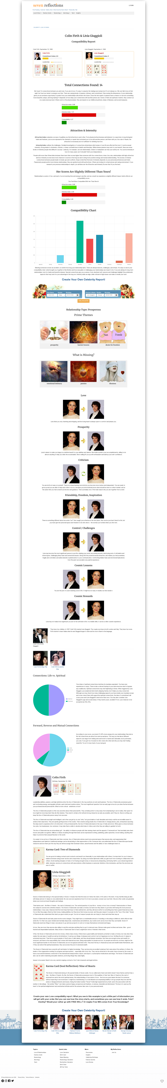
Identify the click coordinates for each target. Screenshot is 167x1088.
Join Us (114, 1052)
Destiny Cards (47, 13)
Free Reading (36, 9)
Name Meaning (64, 1057)
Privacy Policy (21, 1077)
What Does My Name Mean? (60, 9)
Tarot (73, 13)
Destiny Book (49, 9)
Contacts (37, 1077)
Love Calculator (64, 1052)
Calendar (42, 9)
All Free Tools (64, 1067)
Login (131, 5)
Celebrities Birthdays (92, 1057)
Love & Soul (37, 13)
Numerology (57, 13)
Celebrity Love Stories (41, 27)
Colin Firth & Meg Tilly (40, 667)
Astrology (66, 13)
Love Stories (89, 1062)
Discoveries (89, 1052)
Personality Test (73, 9)
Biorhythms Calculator (66, 1062)
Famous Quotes (90, 1059)
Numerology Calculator (66, 1059)
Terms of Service (30, 1077)
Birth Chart (63, 1064)
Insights (78, 13)
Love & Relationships (40, 1052)
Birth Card (63, 1055)
